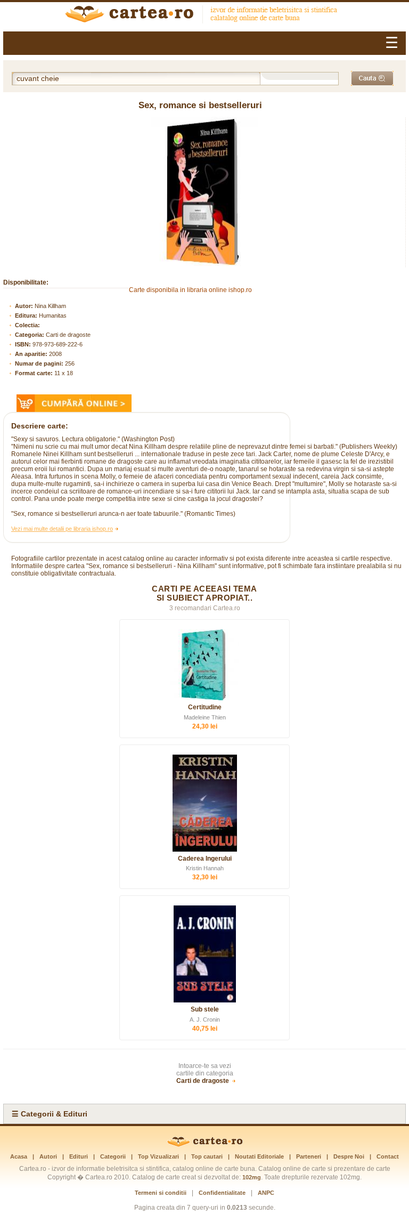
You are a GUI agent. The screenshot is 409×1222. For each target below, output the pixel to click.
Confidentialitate (222, 1192)
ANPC (266, 1192)
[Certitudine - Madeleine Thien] (204, 664)
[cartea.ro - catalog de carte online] (204, 15)
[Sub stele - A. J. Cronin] (204, 953)
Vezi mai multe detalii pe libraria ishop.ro (62, 528)
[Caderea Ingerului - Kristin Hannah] (204, 803)
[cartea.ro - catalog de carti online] (205, 1145)
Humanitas (53, 315)
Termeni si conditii (160, 1192)
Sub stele (205, 1009)
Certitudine (205, 707)
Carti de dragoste (68, 334)
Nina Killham (50, 306)
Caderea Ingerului (205, 858)
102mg (251, 1177)
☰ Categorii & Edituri (49, 1114)
